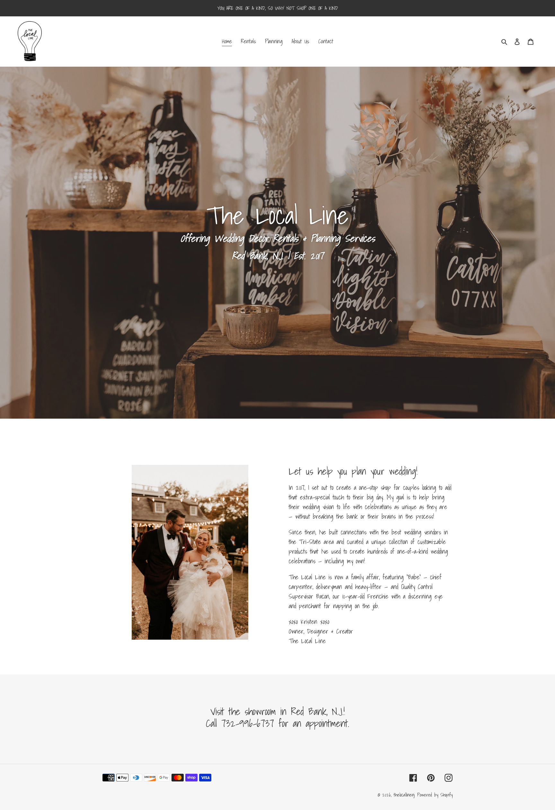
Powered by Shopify (435, 794)
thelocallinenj (404, 794)
